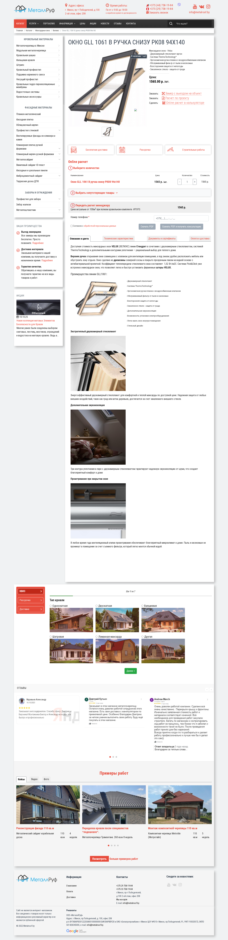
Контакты (131, 23)
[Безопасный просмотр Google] (82, 931)
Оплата (69, 891)
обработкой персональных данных (100, 226)
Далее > (131, 670)
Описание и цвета (79, 238)
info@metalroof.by (199, 12)
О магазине (71, 885)
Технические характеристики (118, 238)
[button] (59, 130)
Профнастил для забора (28, 199)
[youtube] (195, 6)
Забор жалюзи (23, 204)
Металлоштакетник (26, 210)
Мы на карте (121, 899)
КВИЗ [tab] (22, 591)
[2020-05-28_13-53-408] (107, 88)
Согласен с (94, 226)
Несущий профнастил (27, 79)
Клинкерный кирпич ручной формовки (35, 154)
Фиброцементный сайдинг (29, 175)
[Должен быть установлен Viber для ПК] (179, 4)
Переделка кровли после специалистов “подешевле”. (105, 830)
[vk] (201, 6)
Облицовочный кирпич (27, 124)
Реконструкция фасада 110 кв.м (35, 828)
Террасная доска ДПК (27, 181)
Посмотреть (99, 858)
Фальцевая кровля (25, 60)
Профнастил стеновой (27, 130)
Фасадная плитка (24, 119)
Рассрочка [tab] (25, 600)
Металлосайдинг (24, 159)
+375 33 (124, 889)
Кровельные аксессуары (28, 96)
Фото (46, 779)
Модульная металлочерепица (31, 50)
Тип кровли (57, 600)
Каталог (20, 23)
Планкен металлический (28, 114)
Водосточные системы (27, 91)
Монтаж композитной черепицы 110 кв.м (172, 828)
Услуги (32, 23)
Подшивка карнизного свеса (30, 74)
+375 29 (124, 885)
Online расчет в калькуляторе (184, 103)
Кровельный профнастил (28, 69)
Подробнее (38, 243)
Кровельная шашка (25, 55)
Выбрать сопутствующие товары (93, 192)
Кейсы (21, 779)
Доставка (71, 897)
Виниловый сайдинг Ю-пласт (30, 165)
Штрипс (20, 64)
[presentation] (207, 689)
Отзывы (117, 23)
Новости (105, 23)
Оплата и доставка (200, 238)
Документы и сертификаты (162, 238)
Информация (66, 23)
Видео (34, 779)
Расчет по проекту (177, 98)
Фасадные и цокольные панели (31, 170)
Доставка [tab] (24, 609)
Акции (93, 23)
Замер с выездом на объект (183, 93)
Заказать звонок (158, 12)
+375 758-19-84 (161, 5)
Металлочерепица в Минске (30, 45)
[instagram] (208, 6)
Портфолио (49, 23)
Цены (82, 23)
